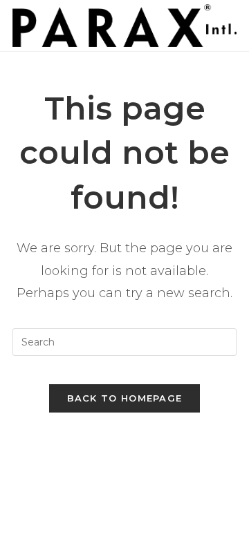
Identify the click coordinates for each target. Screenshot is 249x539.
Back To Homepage (125, 398)
